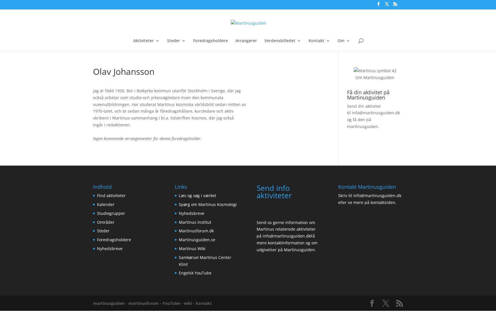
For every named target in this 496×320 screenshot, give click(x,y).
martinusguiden (109, 303)
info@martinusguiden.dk (376, 112)
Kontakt (316, 41)
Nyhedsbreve (110, 248)
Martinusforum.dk (196, 230)
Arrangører (246, 41)
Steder (173, 41)
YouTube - (173, 303)
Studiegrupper (111, 213)
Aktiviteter (143, 41)
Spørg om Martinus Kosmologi (208, 204)
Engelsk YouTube (195, 273)
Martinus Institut (195, 222)
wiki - (190, 303)
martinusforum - (145, 303)
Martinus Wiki (192, 248)
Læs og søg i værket (197, 195)
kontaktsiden (383, 202)
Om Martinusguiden (374, 77)
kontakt (204, 303)
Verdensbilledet (279, 41)
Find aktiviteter (111, 195)
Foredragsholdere (210, 41)
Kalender (106, 204)
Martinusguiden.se (197, 239)
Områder (106, 222)
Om (341, 41)
